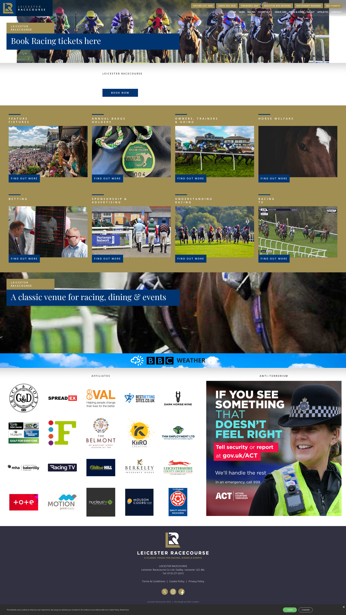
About (311, 12)
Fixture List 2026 (203, 5)
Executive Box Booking (277, 5)
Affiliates (322, 12)
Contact (336, 12)
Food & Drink (296, 12)
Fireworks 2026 (249, 5)
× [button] (344, 607)
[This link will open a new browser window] (173, 360)
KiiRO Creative (193, 601)
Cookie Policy (176, 581)
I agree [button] (290, 610)
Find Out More (24, 178)
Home (233, 12)
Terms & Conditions (153, 581)
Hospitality (265, 12)
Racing (251, 12)
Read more (124, 610)
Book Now (120, 92)
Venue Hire (281, 12)
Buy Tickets (333, 5)
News (242, 12)
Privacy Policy (196, 581)
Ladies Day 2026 (227, 5)
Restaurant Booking (309, 5)
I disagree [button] (306, 610)
